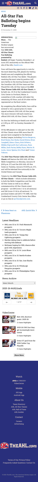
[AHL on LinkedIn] (36, 8)
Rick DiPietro (25, 142)
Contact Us (30, 463)
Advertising (19, 424)
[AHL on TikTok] (33, 8)
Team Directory (19, 404)
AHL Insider (19, 412)
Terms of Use (13, 460)
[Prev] (7, 302)
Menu (7, 3)
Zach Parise (11, 147)
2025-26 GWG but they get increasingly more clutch (26, 329)
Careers (19, 421)
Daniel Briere (25, 140)
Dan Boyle (15, 140)
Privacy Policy (24, 460)
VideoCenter (19, 383)
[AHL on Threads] (27, 8)
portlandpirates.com (22, 199)
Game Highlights (25, 323)
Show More (19, 355)
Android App (19, 395)
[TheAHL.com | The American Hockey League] (19, 3)
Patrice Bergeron (28, 137)
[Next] (31, 302)
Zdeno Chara (14, 142)
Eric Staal (21, 150)
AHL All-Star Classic (19, 407)
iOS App (19, 392)
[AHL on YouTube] (30, 8)
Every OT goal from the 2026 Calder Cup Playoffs (26, 343)
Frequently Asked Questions (14, 463)
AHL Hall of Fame (19, 409)
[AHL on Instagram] (18, 8)
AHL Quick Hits (28, 210)
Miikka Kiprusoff (8, 145)
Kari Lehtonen (21, 145)
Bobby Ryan (21, 147)
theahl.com (18, 65)
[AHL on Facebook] (24, 8)
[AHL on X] (21, 8)
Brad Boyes (5, 140)
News (3, 11)
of (19, 302)
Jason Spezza (11, 150)
